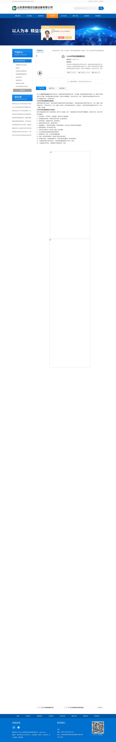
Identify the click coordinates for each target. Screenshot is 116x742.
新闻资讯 (41, 16)
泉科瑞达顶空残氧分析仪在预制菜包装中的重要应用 (22, 114)
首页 (62, 50)
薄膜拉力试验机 (20, 83)
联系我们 (101, 1)
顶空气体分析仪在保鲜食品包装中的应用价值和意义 (22, 135)
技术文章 (63, 16)
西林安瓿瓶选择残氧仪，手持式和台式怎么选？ (22, 121)
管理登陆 (20, 737)
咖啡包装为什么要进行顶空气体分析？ (22, 128)
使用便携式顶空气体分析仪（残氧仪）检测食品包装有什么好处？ (22, 124)
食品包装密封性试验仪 (22, 86)
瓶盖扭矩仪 (19, 80)
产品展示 (52, 16)
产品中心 (19, 52)
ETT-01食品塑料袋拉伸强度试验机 (76, 707)
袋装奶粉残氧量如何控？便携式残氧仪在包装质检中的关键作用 (22, 117)
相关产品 (51, 88)
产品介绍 (41, 88)
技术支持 (62, 716)
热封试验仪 (19, 77)
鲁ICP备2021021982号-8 (23, 734)
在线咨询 (85, 716)
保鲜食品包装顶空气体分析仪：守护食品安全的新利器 (22, 131)
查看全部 (22, 90)
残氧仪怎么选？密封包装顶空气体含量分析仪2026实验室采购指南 (22, 103)
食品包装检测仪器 (20, 60)
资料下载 (75, 16)
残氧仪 (18, 68)
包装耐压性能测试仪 (21, 71)
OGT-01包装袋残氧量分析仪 (47, 707)
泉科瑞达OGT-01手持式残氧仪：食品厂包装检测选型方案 (22, 110)
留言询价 (62, 88)
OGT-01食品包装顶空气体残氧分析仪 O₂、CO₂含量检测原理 (22, 107)
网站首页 (18, 16)
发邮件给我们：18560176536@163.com (80, 81)
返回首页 (91, 1)
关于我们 (29, 16)
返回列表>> (100, 707)
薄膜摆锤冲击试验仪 (21, 65)
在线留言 (96, 1)
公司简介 (28, 716)
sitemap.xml (42, 732)
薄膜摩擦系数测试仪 (21, 74)
